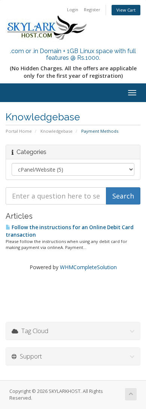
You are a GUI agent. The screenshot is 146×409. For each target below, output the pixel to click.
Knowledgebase (56, 131)
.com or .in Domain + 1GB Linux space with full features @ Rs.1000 (73, 54)
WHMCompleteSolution (88, 267)
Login (72, 9)
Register (92, 9)
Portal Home (19, 131)
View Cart (126, 10)
